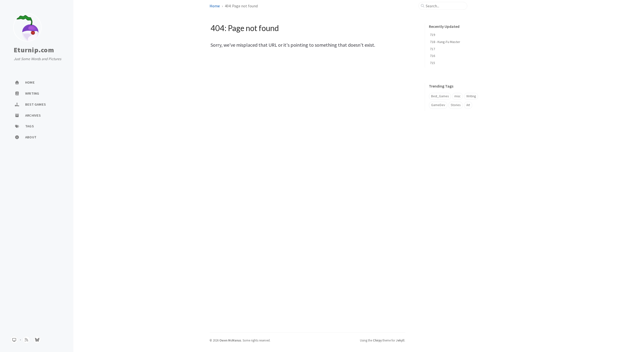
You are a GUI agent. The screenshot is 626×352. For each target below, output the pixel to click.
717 (432, 49)
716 (432, 56)
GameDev (438, 105)
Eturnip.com (34, 50)
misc (457, 96)
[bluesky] (37, 339)
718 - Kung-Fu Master (445, 42)
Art (468, 105)
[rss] (26, 339)
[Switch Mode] (14, 339)
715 (432, 63)
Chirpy (377, 340)
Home (215, 5)
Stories (455, 105)
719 (432, 35)
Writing (471, 96)
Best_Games (440, 96)
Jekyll (400, 340)
